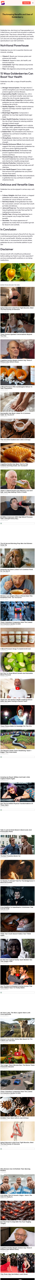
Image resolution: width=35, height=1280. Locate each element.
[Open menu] (33, 3)
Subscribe (26, 3)
